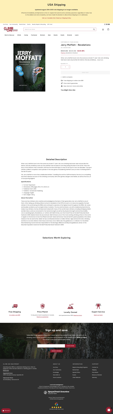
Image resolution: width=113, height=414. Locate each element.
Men (49, 35)
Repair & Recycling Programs (80, 367)
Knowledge (56, 372)
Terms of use (56, 397)
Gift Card (49, 24)
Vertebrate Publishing (69, 42)
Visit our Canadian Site (48, 18)
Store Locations (57, 377)
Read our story (78, 315)
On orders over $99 (14, 315)
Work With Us (56, 375)
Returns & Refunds (97, 375)
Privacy (50, 397)
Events (29, 24)
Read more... (72, 388)
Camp (26, 35)
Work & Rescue (9, 35)
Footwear (34, 35)
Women (42, 35)
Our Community (14, 24)
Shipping (63, 53)
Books (56, 35)
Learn (76, 35)
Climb (19, 35)
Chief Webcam (76, 377)
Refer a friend (56, 351)
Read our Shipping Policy (63, 18)
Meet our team (98, 315)
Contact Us (95, 367)
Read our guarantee (42, 317)
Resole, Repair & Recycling (39, 24)
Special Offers (76, 372)
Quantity (64, 63)
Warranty (94, 377)
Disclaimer (61, 397)
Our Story (5, 24)
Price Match (95, 372)
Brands (69, 35)
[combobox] (59, 29)
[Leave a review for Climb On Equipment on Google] (56, 406)
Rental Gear (22, 24)
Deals (62, 35)
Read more (100, 60)
